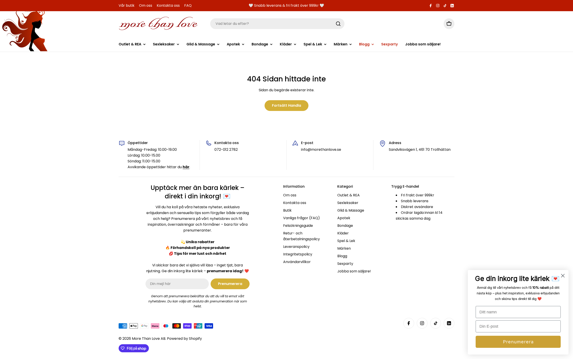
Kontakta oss (168, 5)
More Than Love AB (148, 338)
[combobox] (277, 23)
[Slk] (338, 23)
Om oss (145, 5)
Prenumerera (518, 341)
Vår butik (127, 5)
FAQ (188, 5)
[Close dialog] (563, 276)
